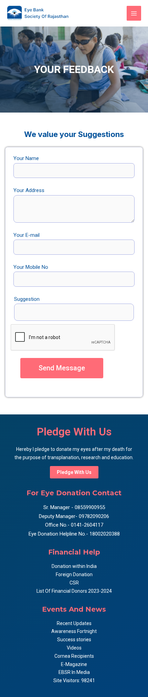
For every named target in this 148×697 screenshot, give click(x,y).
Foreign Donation (74, 574)
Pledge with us (74, 472)
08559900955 (89, 507)
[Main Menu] (134, 13)
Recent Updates (74, 623)
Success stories (74, 639)
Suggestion (27, 299)
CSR (74, 582)
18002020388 (104, 534)
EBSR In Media (74, 672)
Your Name (26, 158)
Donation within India (74, 566)
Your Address (28, 190)
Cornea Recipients (74, 656)
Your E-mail (26, 235)
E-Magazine (74, 664)
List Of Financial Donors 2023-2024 (74, 591)
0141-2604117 (87, 525)
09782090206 (93, 516)
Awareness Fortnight (74, 631)
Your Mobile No (30, 267)
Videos (74, 648)
